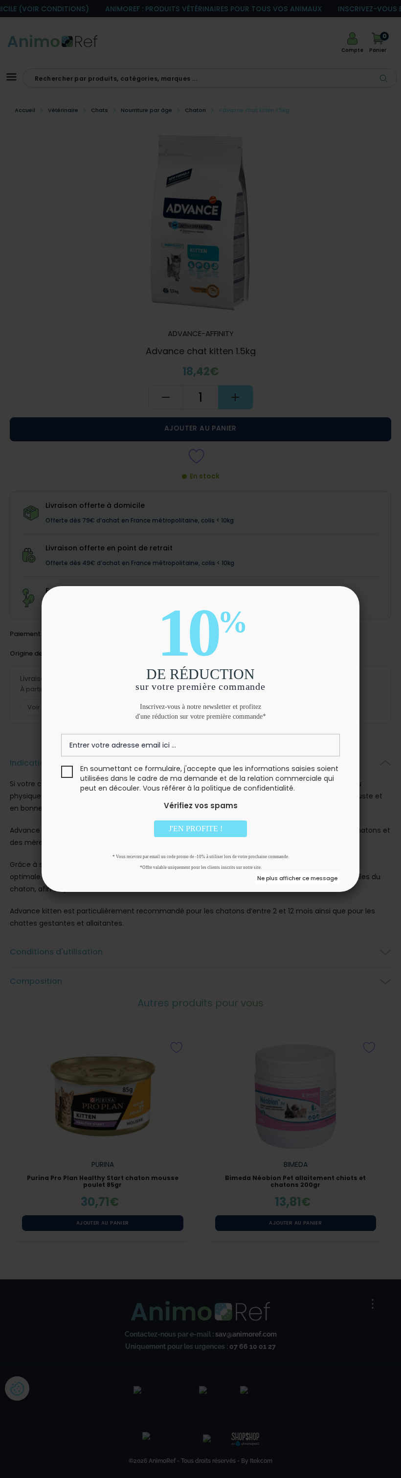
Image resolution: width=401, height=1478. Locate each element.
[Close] (341, 605)
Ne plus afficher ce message (297, 878)
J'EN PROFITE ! (196, 828)
